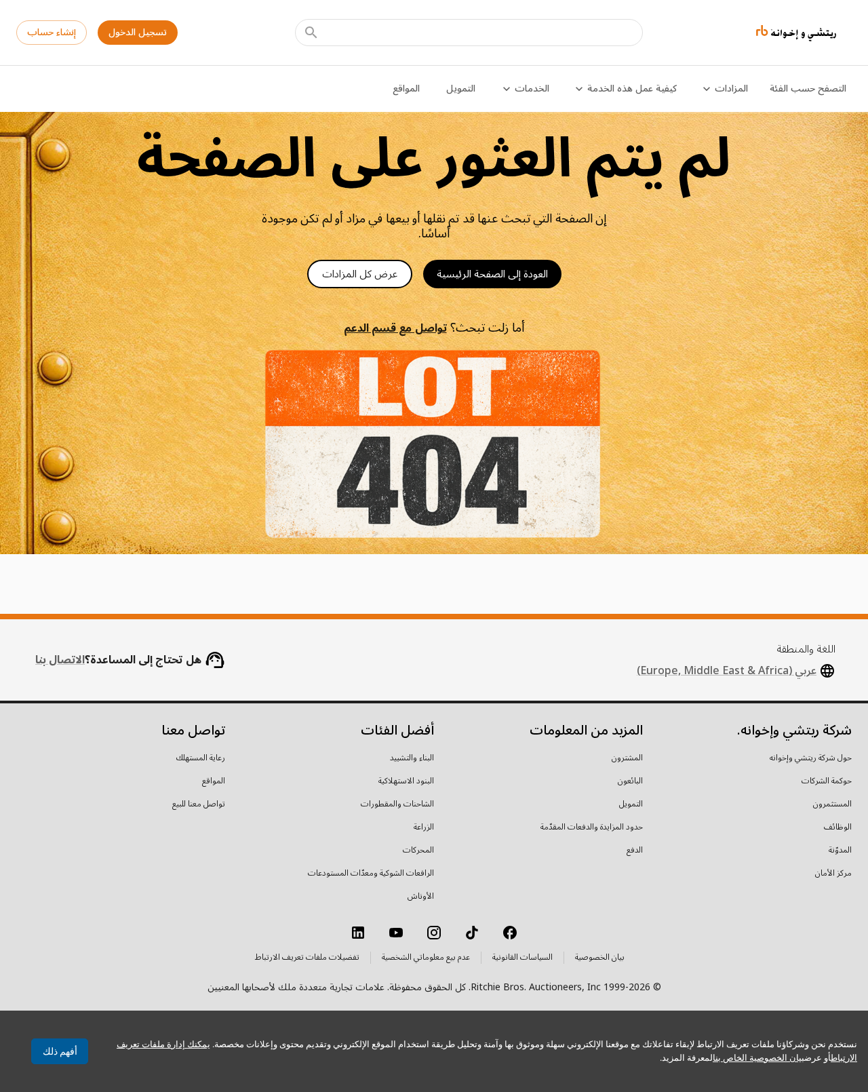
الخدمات (532, 88)
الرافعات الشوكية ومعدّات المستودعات (371, 873)
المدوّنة (840, 850)
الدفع (635, 850)
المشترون (627, 758)
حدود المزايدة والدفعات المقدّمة (591, 827)
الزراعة (424, 827)
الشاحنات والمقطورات (397, 804)
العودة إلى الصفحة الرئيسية (492, 274)
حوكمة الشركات (827, 781)
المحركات (418, 850)
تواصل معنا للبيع (198, 804)
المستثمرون (832, 804)
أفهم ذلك (60, 1051)
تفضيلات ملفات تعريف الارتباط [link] (307, 958)
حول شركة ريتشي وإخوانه (811, 758)
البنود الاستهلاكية (406, 781)
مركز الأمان (833, 873)
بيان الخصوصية (600, 958)
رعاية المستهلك (200, 758)
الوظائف (838, 827)
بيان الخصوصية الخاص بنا (758, 1058)
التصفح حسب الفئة (808, 88)
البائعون (630, 781)
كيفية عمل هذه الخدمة (632, 88)
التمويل (460, 88)
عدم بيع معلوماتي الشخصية (426, 958)
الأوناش (421, 897)
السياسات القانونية (522, 958)
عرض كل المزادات (359, 274)
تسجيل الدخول (137, 32)
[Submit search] (311, 32)
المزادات (731, 88)
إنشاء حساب (51, 32)
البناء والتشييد (412, 758)
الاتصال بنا (60, 659)
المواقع (406, 88)
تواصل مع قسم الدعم (395, 328)
